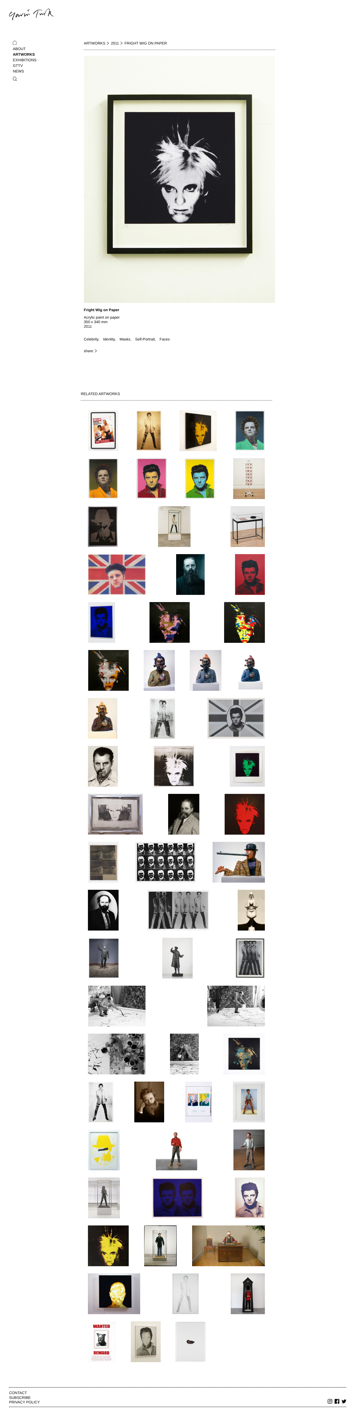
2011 (115, 43)
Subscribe (20, 1397)
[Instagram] (329, 1402)
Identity (109, 339)
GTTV (18, 65)
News (18, 71)
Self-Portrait (145, 339)
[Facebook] (337, 1402)
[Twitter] (344, 1402)
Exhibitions (25, 60)
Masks (125, 339)
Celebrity (91, 339)
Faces (165, 339)
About (19, 49)
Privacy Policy (24, 1402)
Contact (18, 1393)
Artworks (24, 54)
